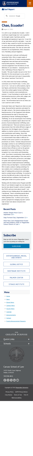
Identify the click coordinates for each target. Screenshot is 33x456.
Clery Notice (8, 395)
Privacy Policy (9, 392)
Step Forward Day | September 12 (15, 218)
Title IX (26, 395)
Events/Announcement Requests (16, 321)
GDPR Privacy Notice (21, 392)
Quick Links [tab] (9, 339)
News (8, 299)
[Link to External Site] (16, 334)
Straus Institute (16, 284)
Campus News (10, 305)
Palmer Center (16, 277)
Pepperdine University (22, 387)
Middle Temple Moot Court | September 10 (13, 213)
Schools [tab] (7, 343)
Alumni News (10, 302)
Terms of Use (18, 395)
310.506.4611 (8, 376)
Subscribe (16, 246)
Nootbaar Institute (16, 271)
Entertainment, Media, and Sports (16, 257)
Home (8, 296)
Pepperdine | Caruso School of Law (10, 2)
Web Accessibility (16, 398)
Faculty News (10, 309)
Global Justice (16, 264)
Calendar (9, 312)
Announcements (11, 315)
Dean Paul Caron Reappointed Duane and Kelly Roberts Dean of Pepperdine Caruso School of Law (16, 222)
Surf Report (9, 9)
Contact (8, 318)
